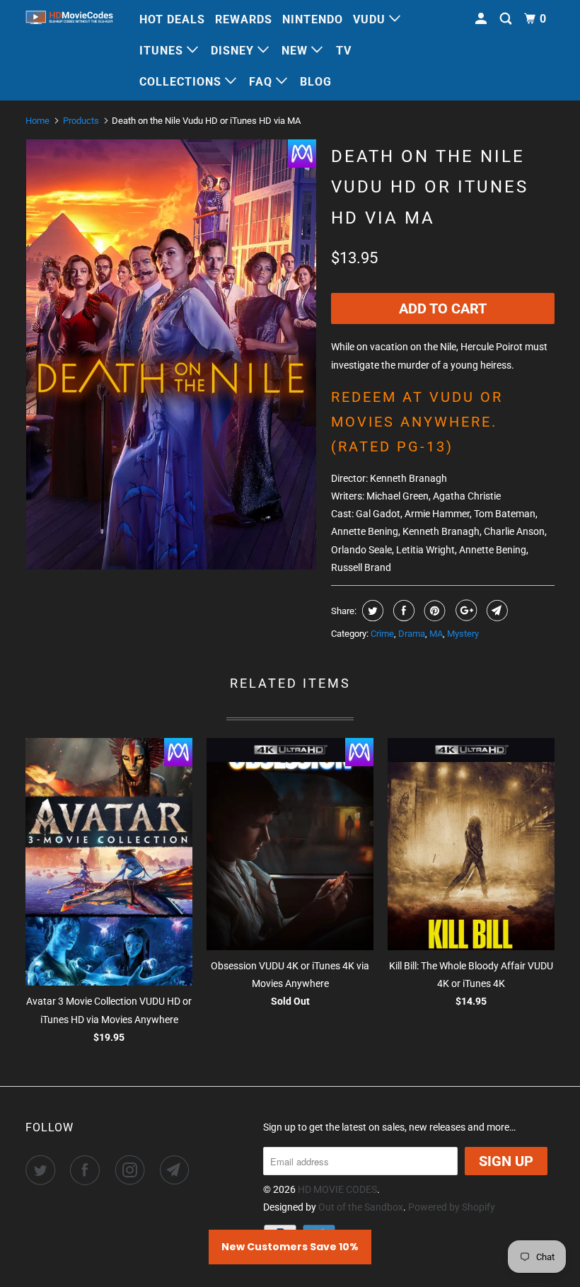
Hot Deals (172, 19)
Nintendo (312, 19)
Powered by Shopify (451, 1207)
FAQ (262, 81)
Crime (382, 633)
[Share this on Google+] (464, 610)
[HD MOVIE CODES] (69, 19)
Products (81, 120)
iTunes (163, 50)
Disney (234, 50)
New (296, 50)
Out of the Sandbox (360, 1207)
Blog (316, 81)
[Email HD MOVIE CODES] (177, 1170)
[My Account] (482, 19)
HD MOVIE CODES (337, 1189)
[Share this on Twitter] (371, 610)
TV (344, 50)
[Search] (507, 19)
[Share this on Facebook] (402, 610)
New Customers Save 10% (290, 1247)
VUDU (371, 19)
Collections (182, 81)
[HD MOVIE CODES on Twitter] (43, 1170)
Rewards (243, 19)
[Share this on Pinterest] (433, 610)
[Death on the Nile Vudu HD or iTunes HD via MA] (171, 354)
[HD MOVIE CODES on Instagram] (133, 1170)
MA (436, 633)
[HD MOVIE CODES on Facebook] (87, 1170)
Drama (411, 633)
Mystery (463, 633)
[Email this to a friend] (495, 610)
